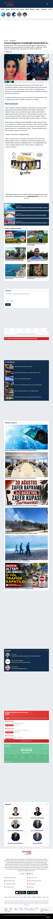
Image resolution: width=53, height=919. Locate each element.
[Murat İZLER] (7, 667)
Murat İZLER (14, 666)
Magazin (16, 909)
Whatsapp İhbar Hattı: (26, 196)
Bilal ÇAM (13, 654)
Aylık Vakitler (8, 761)
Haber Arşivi (31, 887)
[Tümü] (47, 650)
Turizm (50, 9)
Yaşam (22, 9)
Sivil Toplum (44, 9)
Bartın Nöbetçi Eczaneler (11, 877)
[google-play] (32, 892)
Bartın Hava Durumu (33, 877)
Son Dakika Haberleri (9, 887)
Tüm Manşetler (32, 883)
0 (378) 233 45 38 (10, 725)
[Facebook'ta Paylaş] (5, 82)
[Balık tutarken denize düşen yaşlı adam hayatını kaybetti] (15, 270)
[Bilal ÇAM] (7, 655)
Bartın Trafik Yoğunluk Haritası (35, 880)
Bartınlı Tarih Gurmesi (17, 660)
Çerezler (5, 917)
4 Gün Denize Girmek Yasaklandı (13, 243)
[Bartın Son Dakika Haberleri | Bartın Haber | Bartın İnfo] (9, 3)
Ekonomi (32, 9)
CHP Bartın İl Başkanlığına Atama (19, 668)
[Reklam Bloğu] (26, 163)
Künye (21, 909)
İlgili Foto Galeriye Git (11, 103)
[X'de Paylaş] (8, 82)
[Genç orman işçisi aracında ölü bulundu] (15, 253)
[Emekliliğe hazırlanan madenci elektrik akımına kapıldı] (37, 270)
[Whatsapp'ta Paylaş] (10, 82)
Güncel (8, 9)
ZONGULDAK (13, 40)
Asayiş (2, 9)
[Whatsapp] (32, 874)
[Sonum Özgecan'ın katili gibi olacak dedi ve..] (26, 67)
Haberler (6, 40)
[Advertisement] (27, 30)
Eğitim (27, 9)
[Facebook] (21, 874)
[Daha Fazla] (13, 82)
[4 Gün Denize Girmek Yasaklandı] (15, 236)
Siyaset (13, 9)
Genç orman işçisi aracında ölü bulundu (14, 260)
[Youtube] (28, 874)
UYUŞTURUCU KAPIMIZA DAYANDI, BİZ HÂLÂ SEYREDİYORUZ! (26, 656)
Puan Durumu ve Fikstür (10, 883)
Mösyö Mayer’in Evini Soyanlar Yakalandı (21, 662)
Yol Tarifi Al (18, 725)
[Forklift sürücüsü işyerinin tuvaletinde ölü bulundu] (37, 253)
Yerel (47, 897)
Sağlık (37, 9)
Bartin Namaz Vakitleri (10, 880)
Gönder (8, 304)
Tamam (48, 917)
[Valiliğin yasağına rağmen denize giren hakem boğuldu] (37, 236)
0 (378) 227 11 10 (10, 732)
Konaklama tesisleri (31, 909)
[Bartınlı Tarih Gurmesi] (7, 661)
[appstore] (20, 892)
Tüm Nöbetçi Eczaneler (27, 740)
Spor (17, 9)
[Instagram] (25, 874)
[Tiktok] (30, 874)
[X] (23, 874)
